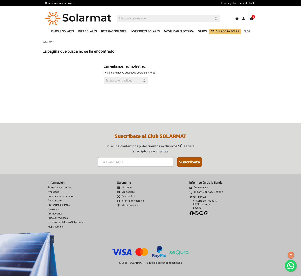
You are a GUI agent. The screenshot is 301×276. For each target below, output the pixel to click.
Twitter (196, 213)
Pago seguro (55, 200)
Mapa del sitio (55, 226)
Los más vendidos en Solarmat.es (66, 222)
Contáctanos (198, 187)
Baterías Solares (113, 31)
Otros (202, 31)
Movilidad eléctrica (179, 31)
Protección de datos (59, 205)
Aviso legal (54, 191)
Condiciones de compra (61, 196)
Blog (247, 31)
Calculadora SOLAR (225, 31)
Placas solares (62, 31)
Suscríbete (189, 162)
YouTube (201, 213)
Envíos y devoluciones (60, 187)
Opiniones (53, 209)
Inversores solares (145, 31)
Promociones (55, 213)
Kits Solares (87, 31)
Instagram (206, 213)
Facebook (192, 213)
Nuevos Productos (58, 218)
